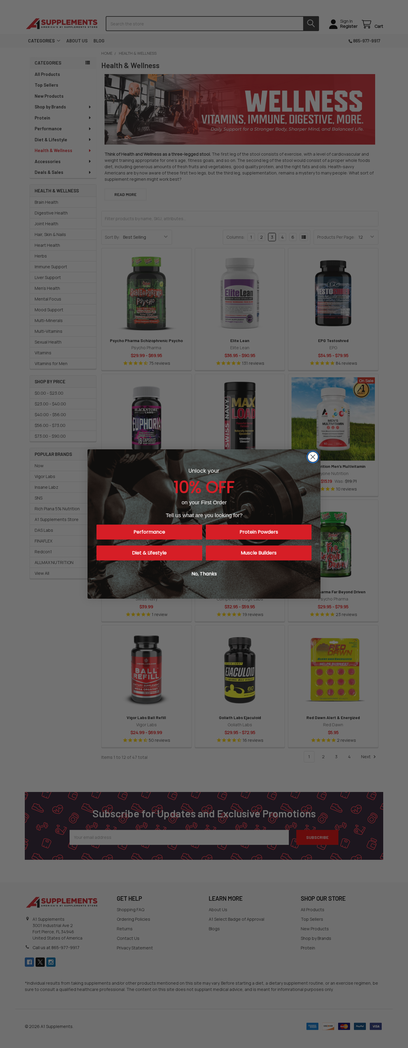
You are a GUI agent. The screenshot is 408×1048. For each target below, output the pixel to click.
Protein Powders (259, 531)
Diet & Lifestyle (149, 552)
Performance (149, 531)
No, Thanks (204, 573)
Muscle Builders (259, 552)
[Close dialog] (313, 457)
